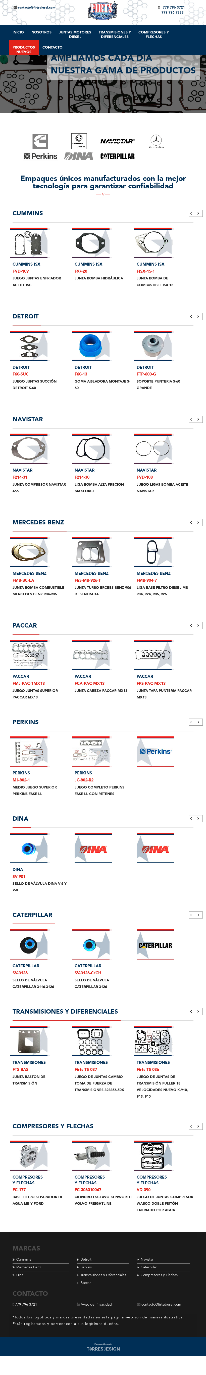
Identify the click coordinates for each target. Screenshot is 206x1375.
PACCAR (21, 677)
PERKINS (21, 773)
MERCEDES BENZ (29, 574)
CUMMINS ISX (26, 265)
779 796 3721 (172, 7)
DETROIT (21, 368)
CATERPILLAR (26, 966)
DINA (18, 870)
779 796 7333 (173, 12)
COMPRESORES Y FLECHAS (28, 1180)
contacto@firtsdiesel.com (36, 7)
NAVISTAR (22, 471)
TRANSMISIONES (29, 1063)
